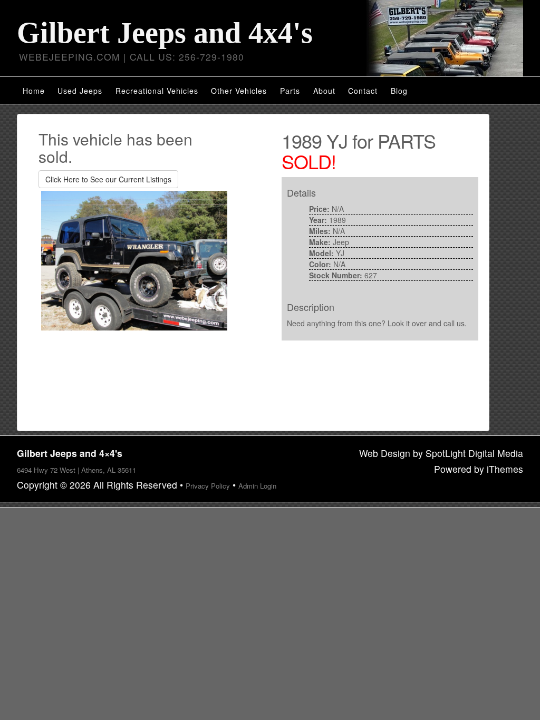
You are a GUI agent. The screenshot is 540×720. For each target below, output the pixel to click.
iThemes (505, 468)
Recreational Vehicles (156, 90)
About (324, 90)
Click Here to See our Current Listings (108, 179)
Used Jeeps (79, 90)
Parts (290, 90)
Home (34, 90)
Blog (399, 90)
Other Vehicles (239, 90)
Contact (363, 90)
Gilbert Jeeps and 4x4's (165, 32)
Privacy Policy (208, 486)
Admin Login (257, 486)
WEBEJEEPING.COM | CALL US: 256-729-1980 (131, 56)
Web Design (384, 453)
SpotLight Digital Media (474, 453)
